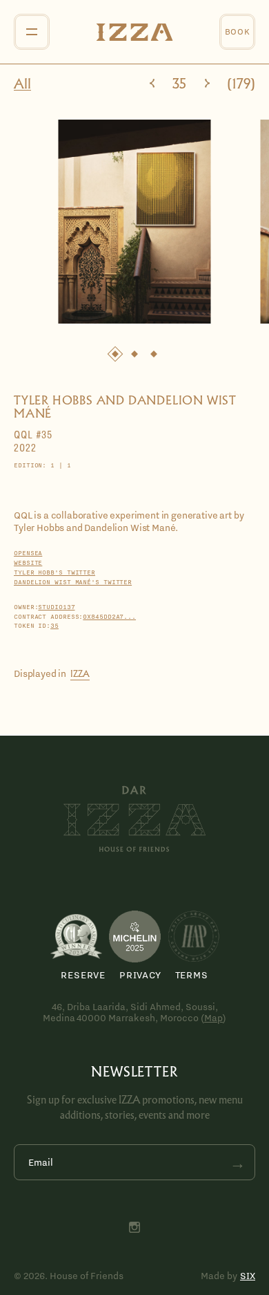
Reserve (83, 975)
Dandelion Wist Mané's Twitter (73, 582)
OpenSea (28, 553)
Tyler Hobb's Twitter (54, 572)
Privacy (140, 975)
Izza (80, 674)
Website (28, 563)
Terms (191, 975)
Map (213, 1018)
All (22, 84)
